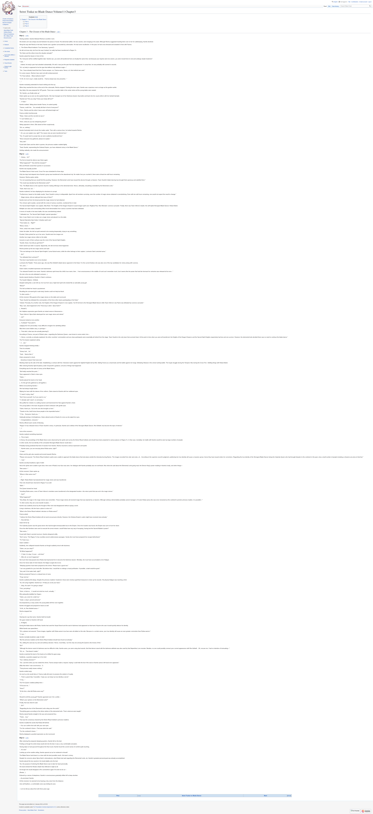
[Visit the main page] (8, 8)
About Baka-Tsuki (32, 810)
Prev (117, 795)
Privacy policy (22, 810)
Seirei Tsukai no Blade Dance (191, 795)
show (289, 795)
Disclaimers (41, 810)
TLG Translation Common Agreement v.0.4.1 (45, 807)
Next (265, 795)
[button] (7, 28)
